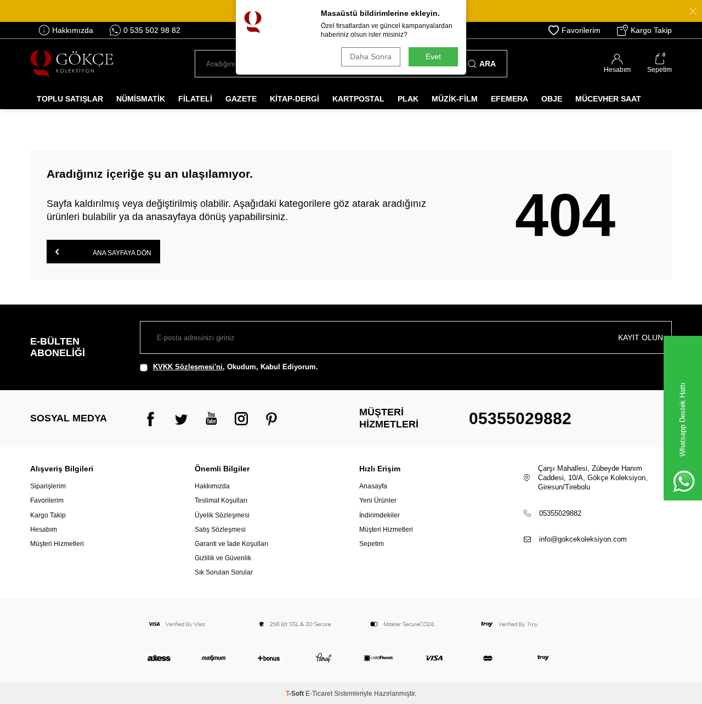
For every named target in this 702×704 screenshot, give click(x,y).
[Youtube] (211, 419)
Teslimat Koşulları (221, 500)
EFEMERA (509, 98)
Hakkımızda (72, 30)
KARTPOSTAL (358, 98)
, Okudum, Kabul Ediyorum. (235, 367)
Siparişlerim (48, 486)
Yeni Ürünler (378, 500)
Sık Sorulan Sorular (224, 572)
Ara (487, 63)
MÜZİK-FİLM (455, 98)
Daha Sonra (371, 56)
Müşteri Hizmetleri (57, 544)
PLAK (408, 98)
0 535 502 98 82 (151, 30)
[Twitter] (181, 419)
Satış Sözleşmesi (220, 529)
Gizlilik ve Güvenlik (223, 558)
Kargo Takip (651, 30)
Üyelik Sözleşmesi (222, 515)
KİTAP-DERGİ (294, 98)
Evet (433, 56)
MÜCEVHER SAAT (608, 98)
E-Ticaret (318, 693)
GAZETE (241, 98)
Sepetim (371, 544)
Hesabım (43, 529)
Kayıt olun (640, 337)
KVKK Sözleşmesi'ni (188, 367)
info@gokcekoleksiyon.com (583, 539)
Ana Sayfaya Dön (121, 253)
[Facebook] (151, 419)
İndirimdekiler (379, 515)
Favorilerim (581, 30)
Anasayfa (373, 486)
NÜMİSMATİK (140, 98)
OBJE (551, 98)
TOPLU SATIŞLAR (70, 98)
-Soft (295, 693)
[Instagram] (241, 419)
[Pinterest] (271, 419)
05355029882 (520, 418)
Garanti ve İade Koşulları (231, 544)
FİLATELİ (195, 98)
